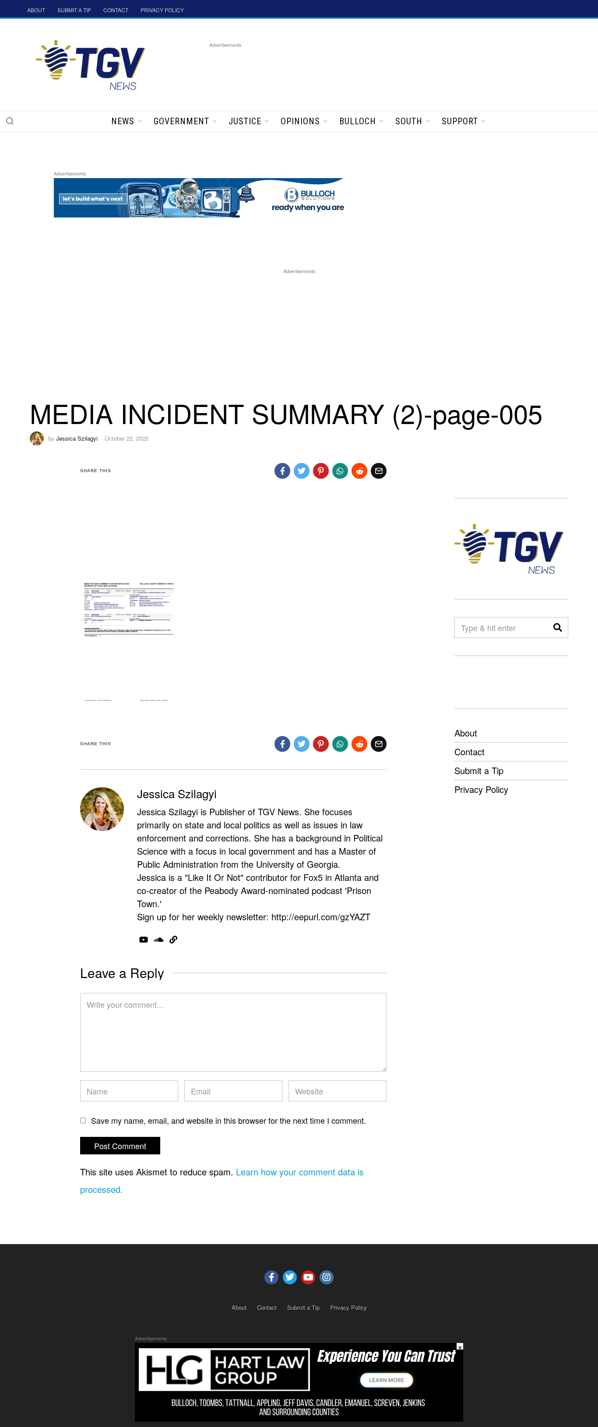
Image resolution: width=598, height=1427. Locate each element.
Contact (469, 751)
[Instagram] (327, 1277)
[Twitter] (290, 1277)
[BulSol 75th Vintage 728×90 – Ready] (213, 196)
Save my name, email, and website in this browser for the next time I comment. (228, 1120)
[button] (9, 120)
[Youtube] (308, 1277)
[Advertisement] (368, 69)
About (465, 732)
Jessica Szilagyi (77, 438)
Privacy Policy (481, 789)
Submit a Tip (478, 770)
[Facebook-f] (271, 1277)
